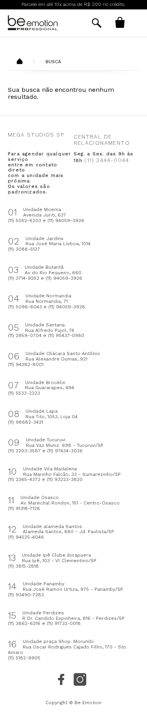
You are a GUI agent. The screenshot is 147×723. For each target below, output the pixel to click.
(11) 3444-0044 (106, 160)
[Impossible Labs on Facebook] (61, 679)
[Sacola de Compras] (120, 22)
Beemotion (19, 62)
